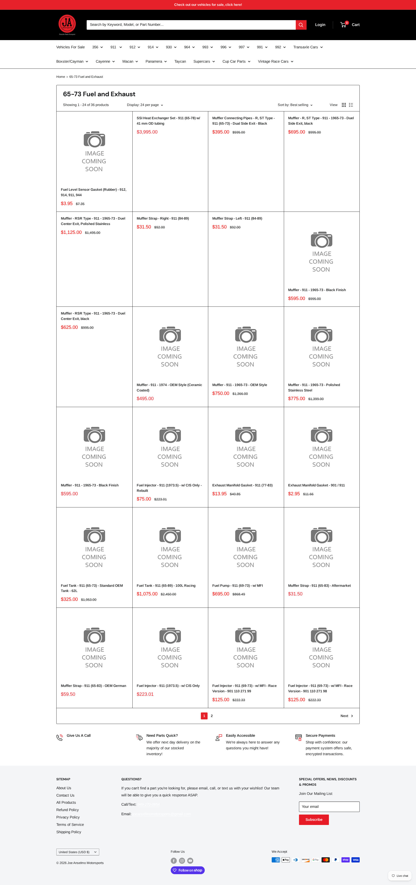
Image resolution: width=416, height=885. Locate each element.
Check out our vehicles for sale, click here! (208, 5)
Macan (127, 61)
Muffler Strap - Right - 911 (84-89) (163, 218)
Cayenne (103, 61)
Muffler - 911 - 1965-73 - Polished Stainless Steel (314, 387)
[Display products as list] (351, 105)
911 (113, 47)
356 (95, 47)
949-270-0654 (78, 742)
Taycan (180, 61)
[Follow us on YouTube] (190, 860)
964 (187, 47)
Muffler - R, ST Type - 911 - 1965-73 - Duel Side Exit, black (321, 120)
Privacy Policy (68, 817)
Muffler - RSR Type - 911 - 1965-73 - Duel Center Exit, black (93, 316)
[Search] (301, 25)
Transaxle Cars (305, 47)
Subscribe (314, 820)
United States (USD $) (74, 852)
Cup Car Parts (234, 61)
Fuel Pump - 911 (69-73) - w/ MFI (237, 585)
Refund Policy (67, 810)
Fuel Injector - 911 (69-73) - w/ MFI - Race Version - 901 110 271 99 (244, 688)
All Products (66, 802)
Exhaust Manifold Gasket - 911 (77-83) (242, 485)
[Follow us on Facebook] (174, 860)
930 (169, 47)
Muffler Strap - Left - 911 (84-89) (237, 218)
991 (260, 47)
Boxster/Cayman (69, 61)
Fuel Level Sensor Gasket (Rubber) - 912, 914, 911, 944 (93, 192)
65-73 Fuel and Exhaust (86, 76)
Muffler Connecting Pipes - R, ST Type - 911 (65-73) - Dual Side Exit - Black (243, 120)
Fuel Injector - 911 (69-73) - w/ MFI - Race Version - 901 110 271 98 (320, 688)
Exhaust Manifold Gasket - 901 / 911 (316, 485)
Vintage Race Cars (273, 61)
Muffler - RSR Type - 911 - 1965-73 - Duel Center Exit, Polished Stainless (93, 221)
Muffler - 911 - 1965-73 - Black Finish (317, 290)
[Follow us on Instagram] (182, 860)
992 (278, 47)
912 (132, 47)
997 (242, 47)
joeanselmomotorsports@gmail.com (162, 814)
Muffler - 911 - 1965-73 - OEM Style (239, 385)
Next (344, 716)
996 (223, 47)
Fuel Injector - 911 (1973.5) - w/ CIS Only (168, 686)
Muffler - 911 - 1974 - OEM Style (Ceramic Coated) (169, 387)
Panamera (154, 61)
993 (205, 47)
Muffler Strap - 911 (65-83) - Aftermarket (319, 585)
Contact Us (65, 795)
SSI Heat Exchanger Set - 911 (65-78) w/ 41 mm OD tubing (168, 120)
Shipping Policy (68, 832)
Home (60, 76)
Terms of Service (70, 825)
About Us (63, 788)
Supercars (201, 61)
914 (151, 47)
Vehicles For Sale (70, 47)
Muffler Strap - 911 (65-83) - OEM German (93, 686)
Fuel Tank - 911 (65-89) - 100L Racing (166, 585)
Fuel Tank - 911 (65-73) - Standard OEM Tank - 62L (92, 588)
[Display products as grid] (344, 105)
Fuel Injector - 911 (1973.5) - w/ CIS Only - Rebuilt (169, 487)
